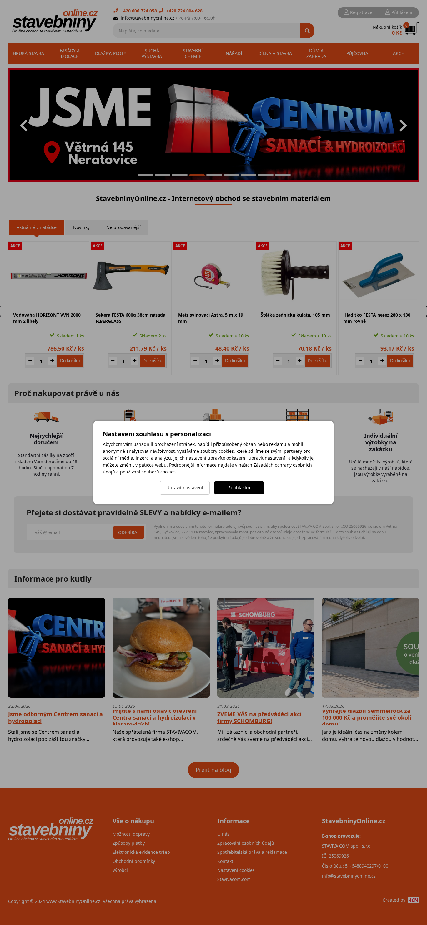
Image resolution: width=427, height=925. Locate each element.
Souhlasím (239, 488)
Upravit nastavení (184, 488)
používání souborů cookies (148, 472)
